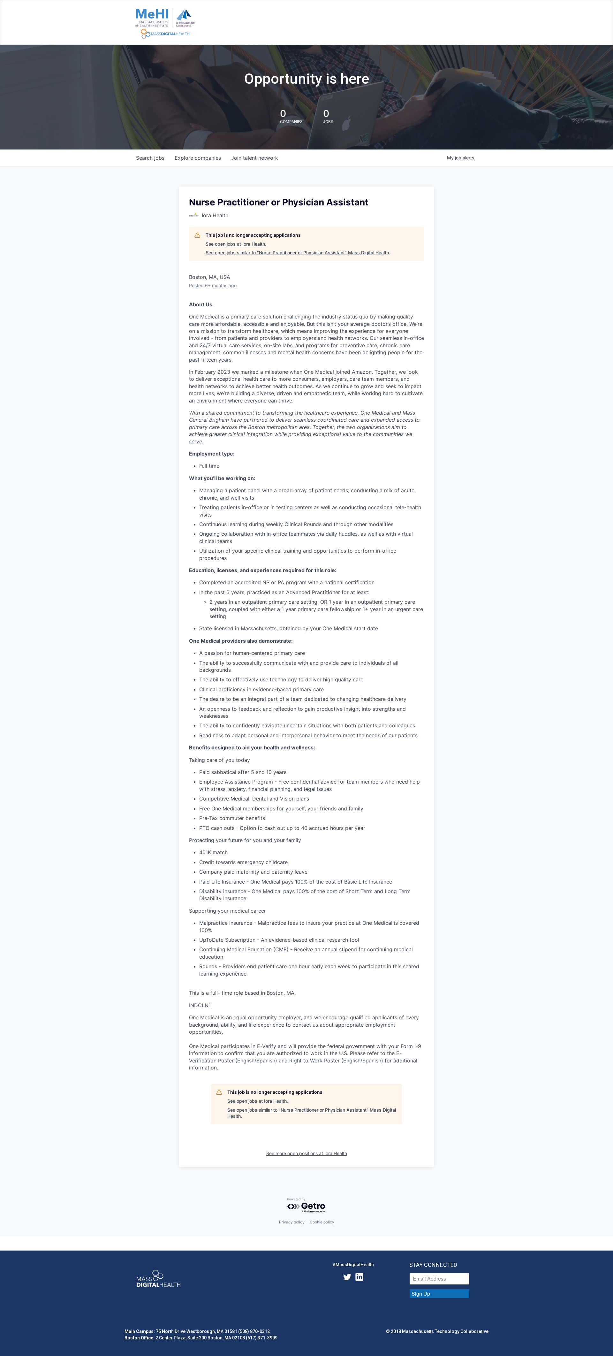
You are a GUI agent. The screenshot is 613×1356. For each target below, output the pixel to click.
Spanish (265, 1060)
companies (198, 158)
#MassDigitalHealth (353, 1264)
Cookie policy (322, 1222)
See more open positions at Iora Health (306, 1153)
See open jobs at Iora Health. (236, 244)
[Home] (165, 24)
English (245, 1060)
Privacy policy (292, 1222)
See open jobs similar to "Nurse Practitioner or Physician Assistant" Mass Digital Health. (298, 252)
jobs (150, 158)
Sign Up (421, 1293)
